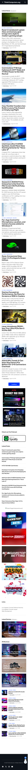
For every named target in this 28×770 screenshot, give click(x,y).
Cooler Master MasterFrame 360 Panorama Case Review (16, 725)
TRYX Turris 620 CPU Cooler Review (16, 692)
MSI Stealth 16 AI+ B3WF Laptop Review (15, 717)
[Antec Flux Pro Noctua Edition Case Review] (14, 650)
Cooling (10, 690)
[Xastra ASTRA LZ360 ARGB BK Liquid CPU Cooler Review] (4, 733)
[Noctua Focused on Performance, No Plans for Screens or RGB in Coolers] (14, 282)
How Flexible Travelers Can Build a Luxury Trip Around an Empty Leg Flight (13, 108)
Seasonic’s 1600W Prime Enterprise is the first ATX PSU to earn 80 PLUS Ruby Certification (13, 185)
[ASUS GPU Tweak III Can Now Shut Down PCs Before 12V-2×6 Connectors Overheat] (14, 350)
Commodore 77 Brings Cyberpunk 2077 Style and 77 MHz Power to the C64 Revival (13, 71)
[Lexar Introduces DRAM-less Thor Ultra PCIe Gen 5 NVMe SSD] (14, 316)
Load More (14, 384)
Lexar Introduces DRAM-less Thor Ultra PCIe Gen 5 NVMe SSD (13, 328)
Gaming (5, 663)
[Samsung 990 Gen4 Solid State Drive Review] (4, 700)
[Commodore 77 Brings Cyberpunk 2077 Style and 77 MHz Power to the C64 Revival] (14, 58)
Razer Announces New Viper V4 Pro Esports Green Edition (14, 258)
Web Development (7, 611)
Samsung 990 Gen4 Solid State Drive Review (15, 700)
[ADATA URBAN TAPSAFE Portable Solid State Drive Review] (4, 708)
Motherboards (6, 678)
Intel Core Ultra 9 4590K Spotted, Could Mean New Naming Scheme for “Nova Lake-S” (13, 147)
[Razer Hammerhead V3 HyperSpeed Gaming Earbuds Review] (14, 665)
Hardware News (9, 254)
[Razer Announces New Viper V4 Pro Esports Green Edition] (14, 246)
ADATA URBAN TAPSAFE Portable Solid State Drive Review (16, 709)
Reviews (15, 631)
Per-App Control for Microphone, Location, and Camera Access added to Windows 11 (13, 223)
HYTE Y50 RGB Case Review (10, 465)
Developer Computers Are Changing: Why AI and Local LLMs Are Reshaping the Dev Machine (14, 471)
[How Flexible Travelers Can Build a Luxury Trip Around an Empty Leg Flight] (14, 95)
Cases (12, 631)
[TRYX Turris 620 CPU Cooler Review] (4, 692)
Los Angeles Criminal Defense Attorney (12, 607)
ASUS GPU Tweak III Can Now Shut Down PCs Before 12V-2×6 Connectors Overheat (14, 363)
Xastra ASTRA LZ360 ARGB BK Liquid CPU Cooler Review (17, 733)
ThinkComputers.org (12, 2)
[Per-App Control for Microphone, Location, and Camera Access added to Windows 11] (14, 209)
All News (4, 254)
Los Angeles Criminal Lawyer (9, 609)
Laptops (10, 715)
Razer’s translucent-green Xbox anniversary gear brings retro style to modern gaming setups (13, 33)
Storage (14, 698)
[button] (3, 2)
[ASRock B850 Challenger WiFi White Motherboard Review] (14, 680)
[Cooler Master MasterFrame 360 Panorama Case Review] (4, 725)
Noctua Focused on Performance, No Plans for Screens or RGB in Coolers (13, 294)
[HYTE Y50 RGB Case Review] (14, 629)
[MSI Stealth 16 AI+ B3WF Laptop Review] (4, 717)
